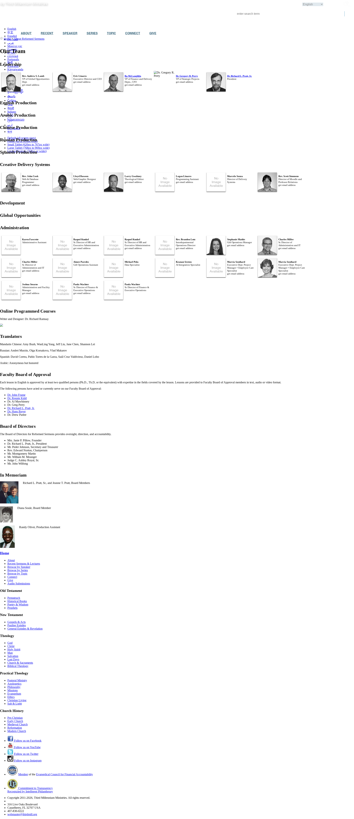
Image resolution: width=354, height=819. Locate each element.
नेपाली (10, 108)
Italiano (11, 111)
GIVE (152, 33)
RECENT (47, 33)
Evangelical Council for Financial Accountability (64, 774)
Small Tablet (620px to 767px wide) (28, 144)
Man (10, 652)
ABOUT (26, 33)
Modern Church (16, 731)
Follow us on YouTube (27, 747)
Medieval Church (17, 724)
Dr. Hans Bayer (16, 411)
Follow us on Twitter (25, 753)
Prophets (12, 607)
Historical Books (17, 601)
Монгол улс (14, 46)
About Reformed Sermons (29, 38)
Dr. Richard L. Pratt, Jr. (20, 408)
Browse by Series (17, 570)
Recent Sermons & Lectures (23, 563)
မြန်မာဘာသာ (15, 119)
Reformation (14, 727)
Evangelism (14, 693)
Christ (10, 646)
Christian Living (16, 700)
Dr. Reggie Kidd (17, 398)
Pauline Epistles (16, 625)
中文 (10, 32)
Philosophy (13, 687)
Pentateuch (13, 597)
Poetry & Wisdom (17, 604)
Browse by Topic (17, 573)
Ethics (11, 697)
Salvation (12, 656)
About (11, 560)
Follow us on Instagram (27, 760)
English (11, 28)
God (10, 642)
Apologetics (14, 683)
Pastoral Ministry (17, 680)
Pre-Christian (15, 717)
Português (13, 59)
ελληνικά (12, 56)
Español (12, 36)
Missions (12, 690)
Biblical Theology (17, 666)
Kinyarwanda (15, 69)
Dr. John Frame (16, 394)
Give (10, 580)
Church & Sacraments (20, 662)
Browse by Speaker (18, 566)
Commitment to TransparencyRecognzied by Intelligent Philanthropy (30, 790)
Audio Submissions (18, 583)
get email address (30, 84)
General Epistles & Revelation (25, 628)
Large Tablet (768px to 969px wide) (28, 147)
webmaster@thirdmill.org (22, 814)
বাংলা (9, 131)
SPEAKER (70, 33)
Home (7, 38)
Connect (12, 576)
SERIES (92, 33)
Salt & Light (14, 703)
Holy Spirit (13, 649)
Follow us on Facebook (27, 740)
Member (23, 774)
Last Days (13, 659)
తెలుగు (11, 96)
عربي (10, 42)
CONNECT (132, 33)
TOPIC (111, 33)
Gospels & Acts (16, 622)
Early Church (15, 721)
